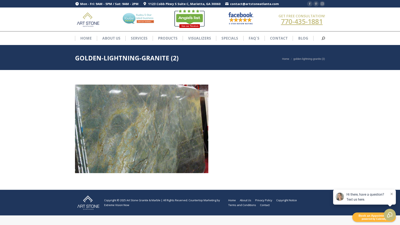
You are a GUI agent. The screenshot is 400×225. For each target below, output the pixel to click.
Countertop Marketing (202, 200)
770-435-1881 (302, 21)
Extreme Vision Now (116, 205)
